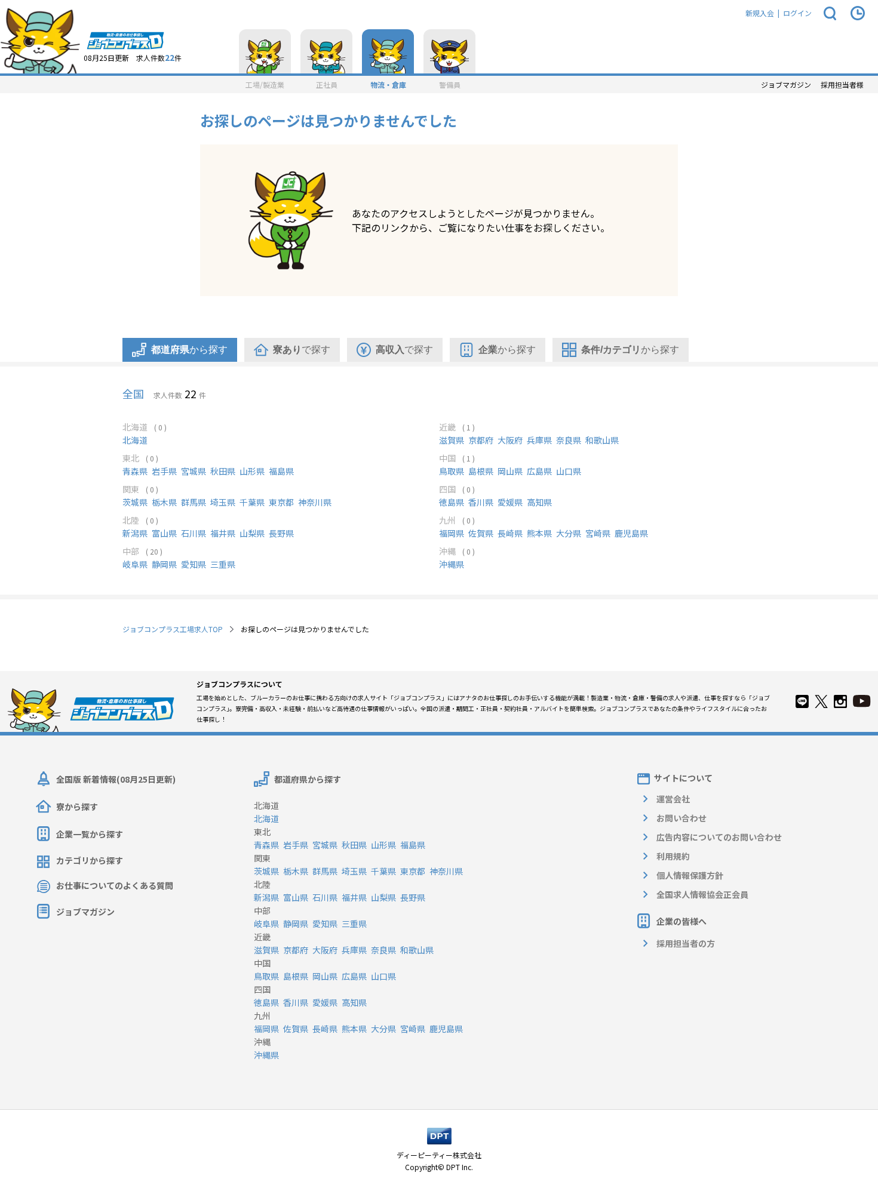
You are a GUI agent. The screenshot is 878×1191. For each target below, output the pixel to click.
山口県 (568, 471)
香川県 (480, 502)
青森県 (135, 471)
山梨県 (252, 533)
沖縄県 (451, 564)
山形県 (252, 471)
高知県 (539, 502)
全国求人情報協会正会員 (702, 894)
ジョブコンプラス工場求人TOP (172, 629)
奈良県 (568, 440)
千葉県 (252, 502)
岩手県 (164, 471)
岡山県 (510, 471)
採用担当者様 (842, 84)
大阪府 (510, 440)
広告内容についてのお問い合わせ (719, 837)
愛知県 (193, 564)
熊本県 (539, 533)
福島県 (281, 471)
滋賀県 (451, 440)
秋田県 (222, 471)
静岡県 (164, 564)
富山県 (164, 533)
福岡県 (451, 533)
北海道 (135, 440)
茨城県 (135, 502)
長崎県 (510, 533)
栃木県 (164, 502)
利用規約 (673, 856)
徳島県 (451, 502)
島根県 (480, 471)
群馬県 (193, 502)
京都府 (480, 440)
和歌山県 (602, 440)
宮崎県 (597, 533)
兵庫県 (539, 440)
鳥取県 (451, 471)
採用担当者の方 (685, 943)
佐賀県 (480, 533)
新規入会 (759, 13)
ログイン (797, 13)
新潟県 (135, 533)
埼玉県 (222, 502)
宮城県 (193, 471)
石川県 (193, 533)
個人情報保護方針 (689, 875)
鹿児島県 (631, 533)
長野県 (281, 533)
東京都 (281, 502)
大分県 (568, 533)
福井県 (222, 533)
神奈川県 (314, 502)
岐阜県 (135, 564)
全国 (133, 393)
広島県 (539, 471)
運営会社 (673, 799)
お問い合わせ (681, 818)
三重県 (222, 564)
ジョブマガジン (786, 84)
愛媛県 (510, 502)
